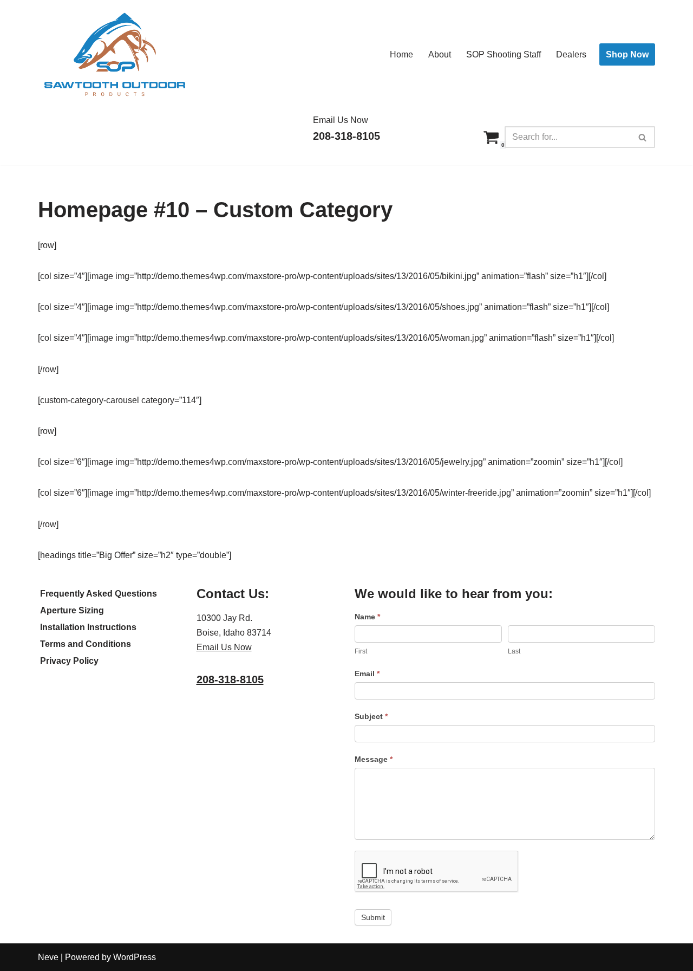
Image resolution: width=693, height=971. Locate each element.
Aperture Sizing (72, 610)
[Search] (643, 137)
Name (367, 616)
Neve (48, 957)
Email (367, 673)
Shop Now (627, 54)
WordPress (134, 957)
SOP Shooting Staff (503, 54)
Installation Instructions (88, 627)
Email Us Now (340, 120)
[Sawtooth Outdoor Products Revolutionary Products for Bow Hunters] (113, 54)
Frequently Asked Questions (98, 593)
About (439, 54)
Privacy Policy (69, 660)
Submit (373, 917)
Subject (371, 716)
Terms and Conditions (85, 644)
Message (374, 759)
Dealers (571, 54)
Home (401, 54)
